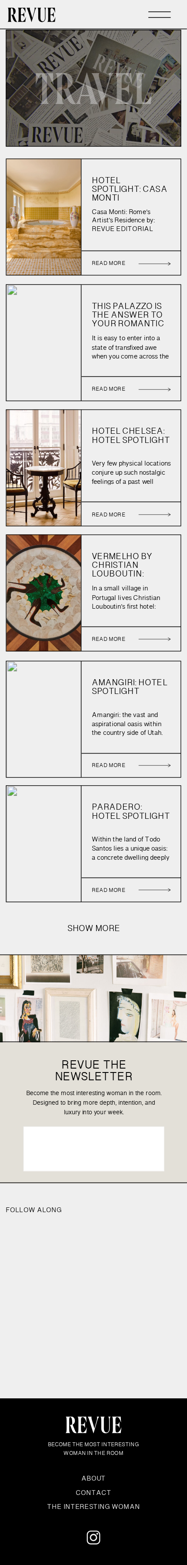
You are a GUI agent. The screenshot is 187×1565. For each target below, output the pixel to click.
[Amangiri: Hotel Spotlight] (154, 765)
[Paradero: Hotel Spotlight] (154, 889)
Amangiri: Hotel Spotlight (129, 687)
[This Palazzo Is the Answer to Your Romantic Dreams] (154, 389)
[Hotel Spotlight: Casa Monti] (154, 263)
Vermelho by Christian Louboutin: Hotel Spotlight (131, 569)
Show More (93, 929)
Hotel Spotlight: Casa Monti (129, 189)
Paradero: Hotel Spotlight (131, 812)
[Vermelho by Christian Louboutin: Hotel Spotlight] (154, 638)
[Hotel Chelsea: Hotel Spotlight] (154, 514)
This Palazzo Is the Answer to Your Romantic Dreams (128, 319)
